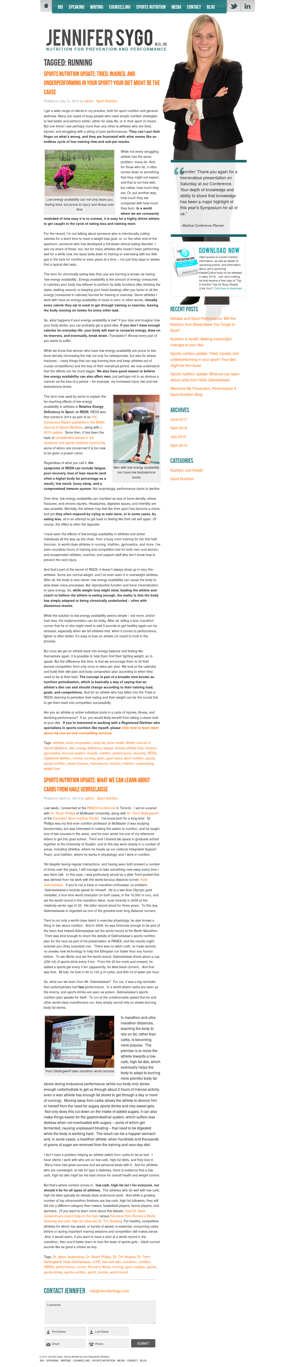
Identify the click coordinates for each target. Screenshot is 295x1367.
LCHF (96, 1261)
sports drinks (53, 1272)
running (89, 758)
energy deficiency (89, 748)
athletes (58, 742)
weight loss (52, 768)
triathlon (128, 763)
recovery (139, 753)
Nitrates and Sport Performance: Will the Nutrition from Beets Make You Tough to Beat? (203, 324)
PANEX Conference (101, 808)
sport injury (114, 758)
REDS (152, 753)
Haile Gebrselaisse (77, 1261)
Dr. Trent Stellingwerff (142, 813)
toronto (115, 763)
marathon (130, 1261)
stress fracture (77, 763)
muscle (92, 753)
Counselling (119, 7)
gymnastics (52, 753)
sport (100, 758)
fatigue (108, 748)
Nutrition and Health (186, 470)
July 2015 (178, 436)
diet (71, 748)
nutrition (105, 753)
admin (88, 101)
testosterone (99, 763)
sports (150, 758)
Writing (96, 7)
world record (119, 1272)
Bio (60, 7)
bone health (115, 742)
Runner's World (99, 1266)
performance (122, 753)
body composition (79, 742)
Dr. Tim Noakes (124, 1256)
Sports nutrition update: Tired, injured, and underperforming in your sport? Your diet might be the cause (102, 82)
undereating (144, 763)
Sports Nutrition (151, 7)
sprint (92, 1272)
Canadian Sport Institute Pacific (76, 818)
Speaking (76, 7)
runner (77, 758)
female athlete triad (129, 748)
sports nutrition (54, 763)
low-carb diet (111, 1261)
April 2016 (178, 427)
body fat (99, 742)
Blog (211, 7)
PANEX (49, 1266)
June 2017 (179, 419)
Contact (194, 7)
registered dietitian (57, 758)
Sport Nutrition (106, 101)
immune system (73, 753)
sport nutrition (134, 758)
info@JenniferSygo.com (109, 1291)
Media (176, 7)
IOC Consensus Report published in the (74, 422)
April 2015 (178, 445)
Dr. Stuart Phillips (62, 813)
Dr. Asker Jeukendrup (68, 1256)
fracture (150, 748)
